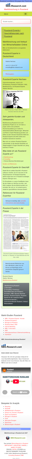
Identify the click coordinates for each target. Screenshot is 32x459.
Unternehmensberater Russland (13, 301)
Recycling (7, 406)
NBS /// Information (10, 328)
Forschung (16, 289)
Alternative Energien (10, 420)
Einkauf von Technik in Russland (14, 412)
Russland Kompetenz (11, 320)
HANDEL (24, 445)
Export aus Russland (11, 414)
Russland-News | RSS (11, 324)
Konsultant (7, 293)
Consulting (7, 159)
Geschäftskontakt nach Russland (13, 291)
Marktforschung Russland (12, 285)
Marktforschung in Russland (16, 9)
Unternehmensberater (10, 299)
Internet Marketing (10, 326)
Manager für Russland (11, 322)
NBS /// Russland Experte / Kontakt (14, 318)
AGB (6, 330)
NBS (12, 293)
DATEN (14, 449)
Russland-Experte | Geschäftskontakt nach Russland (14, 33)
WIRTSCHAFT (9, 445)
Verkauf (25, 301)
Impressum (8, 334)
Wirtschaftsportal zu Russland (19, 443)
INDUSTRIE (17, 445)
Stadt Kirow (8, 422)
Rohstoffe (7, 408)
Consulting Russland (14, 455)
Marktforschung (8, 157)
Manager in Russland (11, 416)
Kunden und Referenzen (10, 164)
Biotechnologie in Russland (12, 424)
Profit (6, 418)
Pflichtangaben (10, 74)
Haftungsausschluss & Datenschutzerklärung (17, 332)
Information (8, 287)
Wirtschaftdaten (8, 303)
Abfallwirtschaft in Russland (12, 410)
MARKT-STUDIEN (16, 447)
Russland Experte (15, 295)
